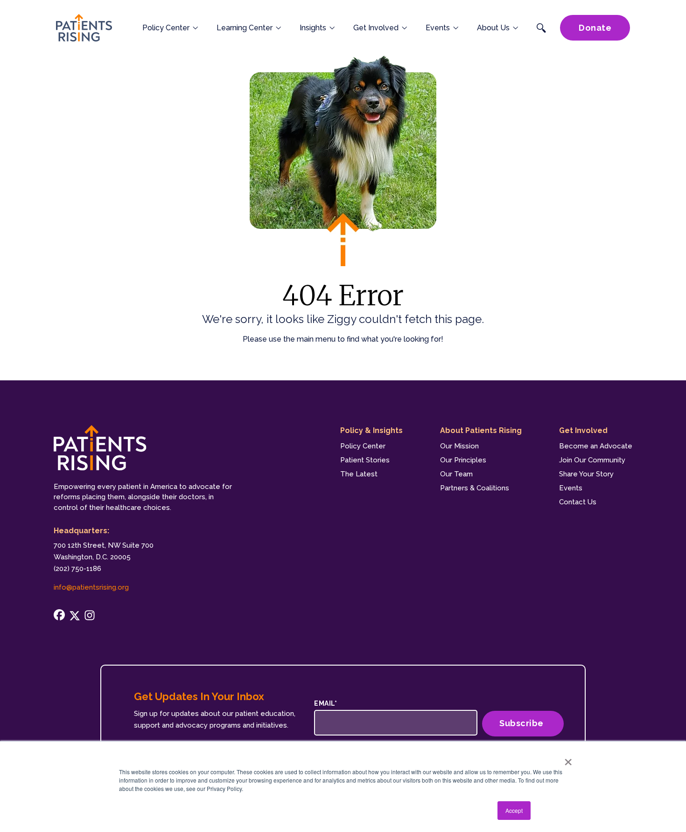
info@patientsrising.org (91, 587)
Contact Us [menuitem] (577, 502)
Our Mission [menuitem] (459, 446)
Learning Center (245, 27)
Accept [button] (514, 810)
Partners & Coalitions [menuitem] (474, 488)
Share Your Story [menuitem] (586, 474)
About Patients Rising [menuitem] (481, 430)
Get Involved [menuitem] (583, 430)
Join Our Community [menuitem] (592, 460)
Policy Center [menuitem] (362, 446)
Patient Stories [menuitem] (365, 460)
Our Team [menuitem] (456, 474)
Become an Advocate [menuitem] (595, 446)
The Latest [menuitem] (359, 474)
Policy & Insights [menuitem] (371, 430)
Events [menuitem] (570, 488)
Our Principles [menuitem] (463, 460)
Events (438, 27)
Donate (595, 28)
